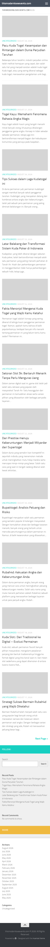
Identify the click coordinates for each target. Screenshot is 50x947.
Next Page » (41, 738)
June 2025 (6, 894)
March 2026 (7, 864)
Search (5, 759)
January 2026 (7, 871)
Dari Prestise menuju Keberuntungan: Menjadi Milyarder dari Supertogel (24, 442)
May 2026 (6, 858)
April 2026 (6, 861)
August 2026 (7, 848)
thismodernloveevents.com (16, 3)
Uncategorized (9, 41)
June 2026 (6, 855)
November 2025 (9, 878)
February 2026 (8, 868)
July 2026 (6, 851)
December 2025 (9, 874)
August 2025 (7, 888)
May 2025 (6, 898)
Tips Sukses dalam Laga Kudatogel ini (18, 792)
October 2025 (8, 881)
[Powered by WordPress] (16, 938)
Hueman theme (39, 938)
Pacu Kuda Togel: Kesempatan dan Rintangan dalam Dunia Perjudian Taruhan (24, 50)
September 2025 (9, 884)
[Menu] (46, 3)
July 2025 (6, 891)
